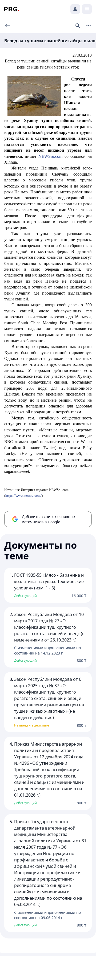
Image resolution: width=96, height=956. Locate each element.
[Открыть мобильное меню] (87, 9)
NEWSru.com (50, 156)
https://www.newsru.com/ (23, 496)
